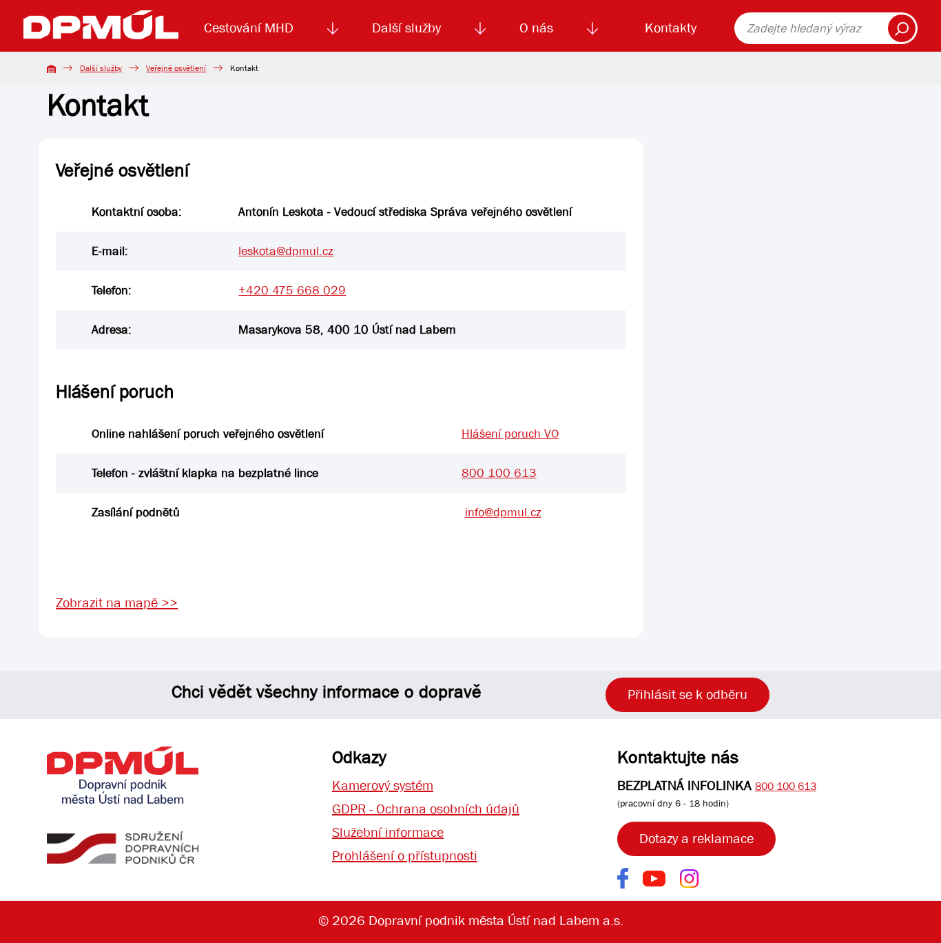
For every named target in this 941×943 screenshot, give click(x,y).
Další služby (406, 28)
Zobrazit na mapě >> (117, 602)
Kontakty (670, 28)
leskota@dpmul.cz (285, 251)
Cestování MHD (248, 28)
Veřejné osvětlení (176, 68)
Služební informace (388, 832)
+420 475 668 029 (292, 290)
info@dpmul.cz (503, 512)
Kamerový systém (382, 785)
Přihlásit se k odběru (687, 694)
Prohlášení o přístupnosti (404, 855)
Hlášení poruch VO (510, 434)
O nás (536, 28)
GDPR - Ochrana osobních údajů (425, 809)
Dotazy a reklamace (696, 838)
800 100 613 (499, 473)
